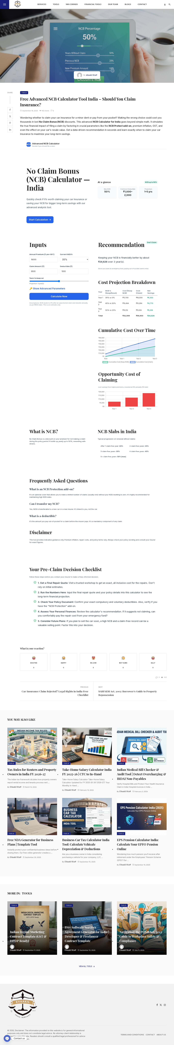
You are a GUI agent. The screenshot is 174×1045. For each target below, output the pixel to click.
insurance (66, 117)
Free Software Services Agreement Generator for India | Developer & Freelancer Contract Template (87, 934)
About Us (161, 1035)
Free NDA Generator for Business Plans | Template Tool (30, 842)
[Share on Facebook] (10, 110)
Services (41, 4)
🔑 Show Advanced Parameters (47, 288)
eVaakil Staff (91, 75)
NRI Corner (72, 4)
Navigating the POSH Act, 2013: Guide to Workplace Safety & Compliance (141, 936)
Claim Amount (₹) (36, 266)
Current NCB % (66, 254)
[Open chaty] (7, 1038)
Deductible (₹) (66, 266)
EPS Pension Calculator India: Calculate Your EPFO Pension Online (138, 844)
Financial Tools (92, 4)
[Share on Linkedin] (10, 129)
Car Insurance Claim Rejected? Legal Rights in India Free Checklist (55, 693)
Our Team (113, 4)
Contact (142, 4)
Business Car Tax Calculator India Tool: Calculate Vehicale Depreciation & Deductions (85, 844)
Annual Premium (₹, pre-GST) (41, 254)
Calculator (104, 121)
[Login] (165, 4)
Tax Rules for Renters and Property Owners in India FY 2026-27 (31, 772)
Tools (56, 4)
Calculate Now (59, 296)
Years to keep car (36, 278)
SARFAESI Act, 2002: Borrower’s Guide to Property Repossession (127, 693)
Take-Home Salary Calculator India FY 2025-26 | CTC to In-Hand (87, 772)
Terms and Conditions (132, 1035)
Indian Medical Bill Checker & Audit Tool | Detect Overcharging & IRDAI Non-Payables (141, 774)
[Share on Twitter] (10, 116)
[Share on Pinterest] (10, 123)
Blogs (128, 4)
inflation (147, 125)
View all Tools (85, 966)
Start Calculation (40, 219)
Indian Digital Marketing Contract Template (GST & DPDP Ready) (28, 936)
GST (155, 125)
